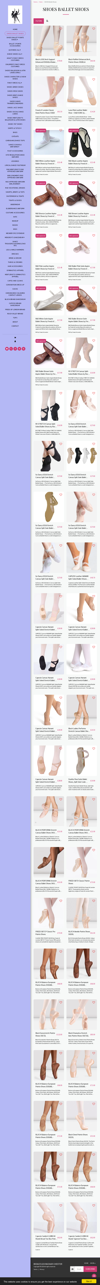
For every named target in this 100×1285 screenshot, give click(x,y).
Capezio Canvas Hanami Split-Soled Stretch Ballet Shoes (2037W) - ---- (78, 679)
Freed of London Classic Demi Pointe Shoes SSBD (45, 111)
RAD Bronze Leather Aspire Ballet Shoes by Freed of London (45, 215)
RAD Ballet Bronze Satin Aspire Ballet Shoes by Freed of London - (79, 320)
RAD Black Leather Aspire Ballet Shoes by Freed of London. (78, 162)
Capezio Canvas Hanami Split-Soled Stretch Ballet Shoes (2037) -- (45, 780)
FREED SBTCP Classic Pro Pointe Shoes (45, 932)
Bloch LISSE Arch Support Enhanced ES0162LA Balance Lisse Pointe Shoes (46, 61)
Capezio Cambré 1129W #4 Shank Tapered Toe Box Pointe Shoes (78, 1237)
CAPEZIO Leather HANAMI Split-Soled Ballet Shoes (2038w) (78, 577)
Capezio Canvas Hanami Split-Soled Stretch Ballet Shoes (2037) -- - (45, 730)
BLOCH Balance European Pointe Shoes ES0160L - (45, 983)
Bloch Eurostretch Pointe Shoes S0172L (45, 1034)
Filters (39, 21)
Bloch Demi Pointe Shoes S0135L (78, 1136)
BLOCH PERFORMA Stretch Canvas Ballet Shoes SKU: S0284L (46, 831)
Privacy (42, 1269)
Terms (35, 1269)
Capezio (37, 1249)
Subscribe (90, 1269)
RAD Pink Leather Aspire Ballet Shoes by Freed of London (44, 267)
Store (40, 2)
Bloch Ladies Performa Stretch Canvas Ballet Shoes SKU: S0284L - (79, 730)
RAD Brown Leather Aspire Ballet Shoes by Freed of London (78, 215)
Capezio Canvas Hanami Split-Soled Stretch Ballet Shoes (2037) (78, 628)
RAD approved (40, 130)
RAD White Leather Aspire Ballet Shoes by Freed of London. (45, 162)
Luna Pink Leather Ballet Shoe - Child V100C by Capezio (77, 111)
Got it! (89, 1281)
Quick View (49, 50)
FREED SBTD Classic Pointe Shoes (79, 882)
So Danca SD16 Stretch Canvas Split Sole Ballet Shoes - (77, 425)
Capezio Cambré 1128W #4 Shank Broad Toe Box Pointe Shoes (46, 1237)
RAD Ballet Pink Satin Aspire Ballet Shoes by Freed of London (79, 267)
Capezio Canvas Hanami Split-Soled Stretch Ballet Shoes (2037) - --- (45, 679)
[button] (15, 337)
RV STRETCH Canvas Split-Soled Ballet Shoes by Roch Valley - (45, 425)
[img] (81, 41)
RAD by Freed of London (41, 174)
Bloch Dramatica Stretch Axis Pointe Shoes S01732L (78, 1034)
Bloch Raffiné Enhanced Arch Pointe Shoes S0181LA (79, 60)
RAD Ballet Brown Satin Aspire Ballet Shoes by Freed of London (46, 372)
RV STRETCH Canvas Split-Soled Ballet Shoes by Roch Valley (78, 372)
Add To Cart (49, 55)
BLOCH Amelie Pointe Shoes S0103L (79, 932)
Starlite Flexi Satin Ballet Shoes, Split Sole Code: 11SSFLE (77, 780)
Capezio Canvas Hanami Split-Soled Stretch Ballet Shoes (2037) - (45, 628)
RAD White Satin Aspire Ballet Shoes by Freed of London (44, 320)
